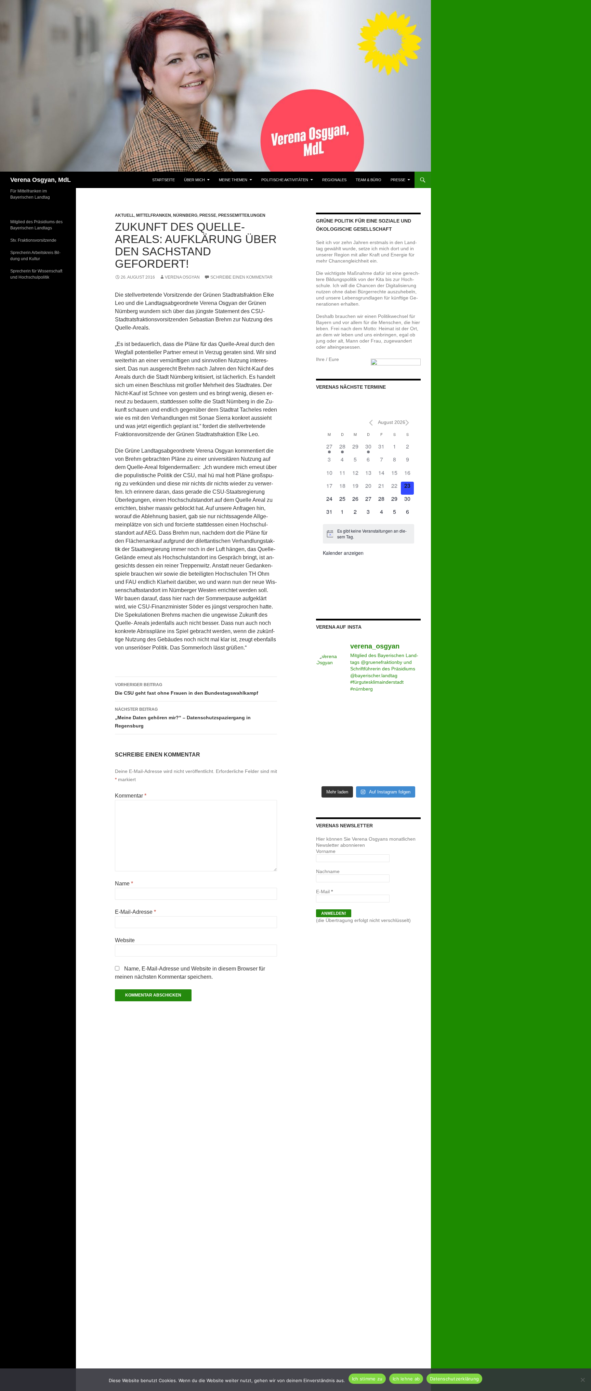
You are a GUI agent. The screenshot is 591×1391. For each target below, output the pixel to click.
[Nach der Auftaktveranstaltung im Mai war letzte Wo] (409, 757)
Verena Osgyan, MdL (40, 179)
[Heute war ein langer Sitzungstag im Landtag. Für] (382, 740)
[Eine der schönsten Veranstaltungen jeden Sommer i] (328, 740)
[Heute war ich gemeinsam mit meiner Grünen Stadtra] (382, 724)
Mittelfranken (153, 215)
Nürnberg (185, 215)
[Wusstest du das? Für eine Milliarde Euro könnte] (355, 773)
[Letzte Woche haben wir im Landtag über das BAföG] (409, 773)
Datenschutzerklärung (454, 1378)
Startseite (163, 180)
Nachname (328, 871)
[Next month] (407, 422)
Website (125, 940)
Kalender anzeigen (343, 552)
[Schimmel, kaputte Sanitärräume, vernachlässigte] (355, 740)
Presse (398, 180)
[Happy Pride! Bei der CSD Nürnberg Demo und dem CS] (409, 707)
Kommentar (130, 796)
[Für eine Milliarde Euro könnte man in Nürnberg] (382, 773)
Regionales (334, 180)
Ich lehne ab (406, 1378)
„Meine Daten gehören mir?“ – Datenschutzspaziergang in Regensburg (183, 717)
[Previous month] (371, 422)
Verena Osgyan (182, 277)
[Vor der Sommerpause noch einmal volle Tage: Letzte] (328, 724)
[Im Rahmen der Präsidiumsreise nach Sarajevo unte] (382, 757)
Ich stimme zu (367, 1378)
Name (124, 883)
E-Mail (324, 891)
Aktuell (124, 215)
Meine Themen (233, 180)
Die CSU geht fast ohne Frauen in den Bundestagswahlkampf (186, 689)
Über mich (194, 180)
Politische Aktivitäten (284, 180)
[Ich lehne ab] (582, 1379)
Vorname (326, 851)
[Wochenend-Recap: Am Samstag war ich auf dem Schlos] (328, 773)
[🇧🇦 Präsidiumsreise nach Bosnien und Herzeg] (355, 757)
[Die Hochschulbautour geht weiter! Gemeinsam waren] (328, 707)
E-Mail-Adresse (135, 912)
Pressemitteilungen (241, 215)
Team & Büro (368, 180)
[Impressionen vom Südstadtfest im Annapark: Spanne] (409, 740)
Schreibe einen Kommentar (241, 277)
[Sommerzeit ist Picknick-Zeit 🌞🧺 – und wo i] (355, 707)
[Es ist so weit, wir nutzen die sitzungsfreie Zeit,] (382, 707)
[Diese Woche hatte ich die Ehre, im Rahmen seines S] (355, 724)
